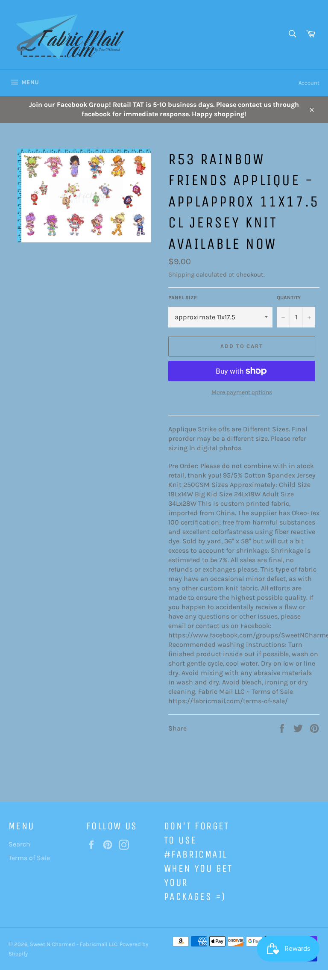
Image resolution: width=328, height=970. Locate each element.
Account (309, 83)
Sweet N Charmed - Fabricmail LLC (73, 944)
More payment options (241, 392)
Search (19, 844)
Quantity (289, 298)
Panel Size (182, 298)
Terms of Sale (29, 858)
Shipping (181, 274)
